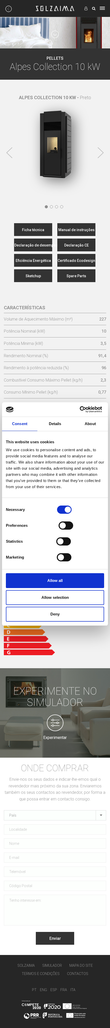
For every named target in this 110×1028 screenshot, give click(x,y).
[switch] (66, 525)
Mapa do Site (81, 965)
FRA (63, 990)
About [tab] (90, 424)
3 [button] (56, 206)
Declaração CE (76, 245)
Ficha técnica (33, 230)
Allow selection (55, 597)
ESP (53, 990)
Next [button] (100, 152)
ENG (43, 990)
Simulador (52, 965)
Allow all (55, 580)
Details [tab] (55, 424)
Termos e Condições (41, 974)
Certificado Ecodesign (76, 261)
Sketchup (33, 276)
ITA (72, 990)
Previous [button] (9, 152)
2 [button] (51, 206)
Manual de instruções (76, 230)
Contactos (77, 974)
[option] (55, 140)
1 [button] (46, 206)
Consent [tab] (19, 424)
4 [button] (61, 206)
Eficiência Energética (33, 261)
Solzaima (26, 965)
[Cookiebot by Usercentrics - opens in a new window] (79, 409)
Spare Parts (76, 276)
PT (34, 990)
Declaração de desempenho (33, 245)
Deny (55, 614)
